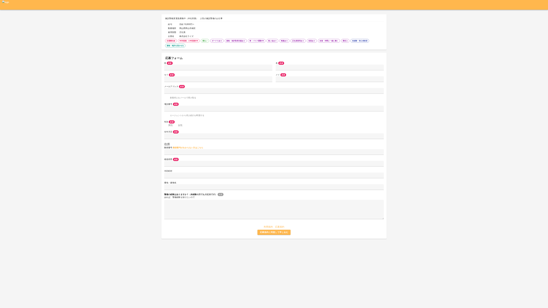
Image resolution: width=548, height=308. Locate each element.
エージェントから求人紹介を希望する (187, 115)
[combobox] (274, 164)
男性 (170, 125)
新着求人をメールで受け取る (183, 98)
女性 (180, 125)
